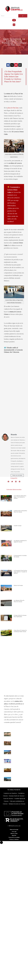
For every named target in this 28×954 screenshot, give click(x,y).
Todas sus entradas (17, 475)
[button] (8, 482)
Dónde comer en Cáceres (14, 704)
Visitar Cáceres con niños (14, 712)
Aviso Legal (14, 831)
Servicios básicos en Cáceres (14, 714)
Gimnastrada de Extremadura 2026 (16, 760)
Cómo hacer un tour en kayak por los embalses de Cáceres (17, 734)
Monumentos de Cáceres (14, 710)
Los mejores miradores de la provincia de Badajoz (18, 752)
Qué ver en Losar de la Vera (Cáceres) (17, 778)
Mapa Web (14, 835)
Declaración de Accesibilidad (14, 837)
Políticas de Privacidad (14, 829)
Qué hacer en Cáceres (14, 708)
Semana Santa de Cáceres (16, 796)
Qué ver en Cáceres (14, 706)
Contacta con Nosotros (10, 793)
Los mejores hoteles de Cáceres (14, 702)
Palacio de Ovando (18, 585)
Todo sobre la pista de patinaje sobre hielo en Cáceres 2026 (17, 770)
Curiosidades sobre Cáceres (14, 720)
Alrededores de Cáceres (14, 718)
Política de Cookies (14, 833)
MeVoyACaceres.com (14, 825)
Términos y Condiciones (14, 839)
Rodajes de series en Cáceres (17, 804)
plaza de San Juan (13, 108)
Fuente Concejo (17, 525)
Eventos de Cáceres (14, 716)
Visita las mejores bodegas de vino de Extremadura (17, 743)
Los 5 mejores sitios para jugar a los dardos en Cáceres (20, 497)
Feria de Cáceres (8, 798)
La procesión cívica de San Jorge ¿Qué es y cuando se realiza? (20, 572)
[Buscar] (22, 15)
